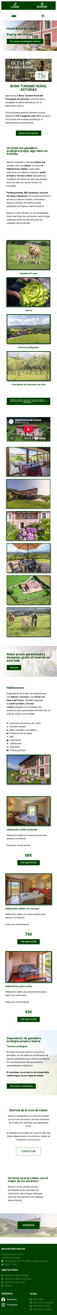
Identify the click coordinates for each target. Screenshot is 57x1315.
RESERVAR (42, 7)
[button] (43, 16)
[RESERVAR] (42, 4)
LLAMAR (15, 7)
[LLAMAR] (15, 4)
